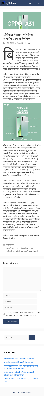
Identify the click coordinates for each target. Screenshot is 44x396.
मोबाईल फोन (10, 245)
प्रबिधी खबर (11, 3)
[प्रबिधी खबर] (3, 3)
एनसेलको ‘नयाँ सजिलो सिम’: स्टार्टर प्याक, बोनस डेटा (23, 251)
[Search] (32, 337)
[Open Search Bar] (30, 3)
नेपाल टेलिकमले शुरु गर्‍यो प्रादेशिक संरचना (19, 248)
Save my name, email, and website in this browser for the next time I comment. (23, 314)
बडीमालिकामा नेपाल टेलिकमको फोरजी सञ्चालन (19, 362)
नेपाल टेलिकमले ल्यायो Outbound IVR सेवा (19, 358)
